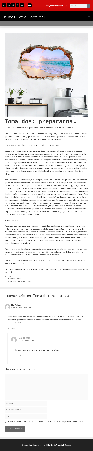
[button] (30, 5)
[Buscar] (88, 6)
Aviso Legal (42, 445)
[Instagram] (9, 5)
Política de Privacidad (56, 445)
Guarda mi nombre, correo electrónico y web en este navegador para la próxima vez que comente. (46, 421)
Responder (12, 328)
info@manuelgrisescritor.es (56, 5)
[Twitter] (22, 5)
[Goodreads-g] (13, 5)
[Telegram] (17, 5)
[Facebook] (4, 5)
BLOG (9, 276)
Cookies (68, 445)
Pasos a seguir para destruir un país (19, 281)
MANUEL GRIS (24, 338)
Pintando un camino (14, 278)
